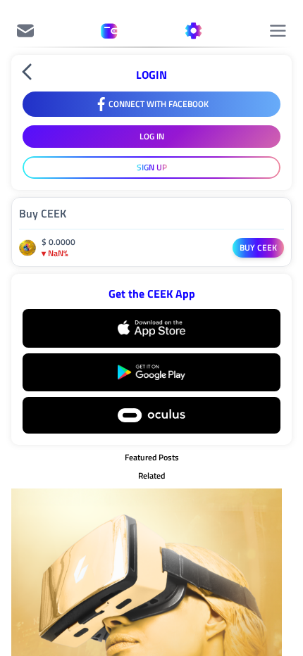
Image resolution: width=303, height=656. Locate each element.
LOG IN (152, 136)
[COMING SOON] (25, 31)
